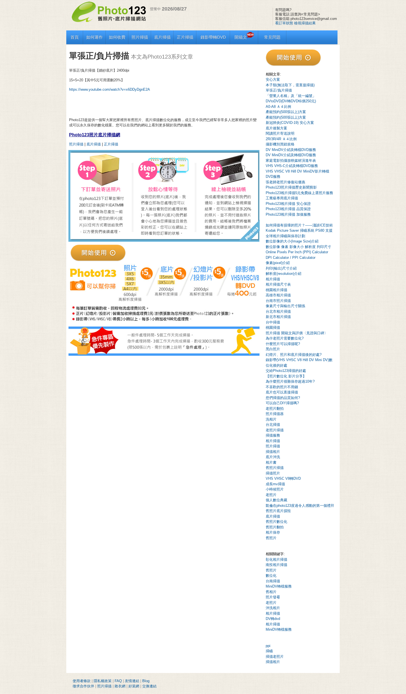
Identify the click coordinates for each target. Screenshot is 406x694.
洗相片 (271, 419)
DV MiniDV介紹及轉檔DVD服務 (291, 150)
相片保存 (273, 532)
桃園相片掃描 (276, 290)
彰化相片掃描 (276, 559)
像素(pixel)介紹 (278, 263)
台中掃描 (273, 322)
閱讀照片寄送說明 (280, 133)
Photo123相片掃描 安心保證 (288, 204)
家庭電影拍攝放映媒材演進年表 (291, 160)
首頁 (74, 37)
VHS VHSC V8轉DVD (283, 478)
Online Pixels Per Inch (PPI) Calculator (297, 252)
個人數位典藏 (276, 500)
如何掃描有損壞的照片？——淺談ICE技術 (299, 225)
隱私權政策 (103, 681)
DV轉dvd (273, 619)
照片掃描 (139, 37)
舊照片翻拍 (275, 527)
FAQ (118, 681)
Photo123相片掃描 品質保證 (288, 209)
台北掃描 (273, 424)
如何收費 (117, 37)
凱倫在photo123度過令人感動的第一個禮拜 (300, 505)
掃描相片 (273, 452)
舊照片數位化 (276, 522)
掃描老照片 (275, 656)
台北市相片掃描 (278, 311)
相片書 (271, 462)
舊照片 (271, 538)
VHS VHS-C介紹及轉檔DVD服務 (292, 166)
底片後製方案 (276, 128)
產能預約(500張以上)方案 (286, 112)
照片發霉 (273, 597)
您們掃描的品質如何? (283, 398)
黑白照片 (273, 349)
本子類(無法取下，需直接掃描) (290, 85)
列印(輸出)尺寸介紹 (281, 268)
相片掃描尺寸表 (278, 284)
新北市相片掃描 (278, 317)
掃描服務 (273, 435)
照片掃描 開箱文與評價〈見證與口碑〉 (297, 333)
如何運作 (94, 37)
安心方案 (273, 79)
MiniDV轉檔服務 (279, 586)
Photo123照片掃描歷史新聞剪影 (291, 187)
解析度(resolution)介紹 (283, 274)
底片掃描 (162, 37)
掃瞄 (269, 651)
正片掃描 (185, 37)
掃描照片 (273, 473)
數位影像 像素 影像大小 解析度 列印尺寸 (298, 247)
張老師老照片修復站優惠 (285, 182)
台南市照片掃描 (278, 301)
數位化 (271, 575)
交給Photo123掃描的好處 (286, 371)
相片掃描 (273, 279)
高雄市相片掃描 (278, 295)
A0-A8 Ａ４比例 (278, 107)
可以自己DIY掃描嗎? (282, 403)
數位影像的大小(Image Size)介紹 (292, 241)
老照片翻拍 (275, 408)
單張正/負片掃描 (279, 90)
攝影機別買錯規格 (280, 144)
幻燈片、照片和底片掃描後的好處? (293, 355)
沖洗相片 (273, 608)
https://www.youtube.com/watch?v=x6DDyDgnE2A (109, 89)
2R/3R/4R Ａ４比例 (281, 139)
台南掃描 (273, 581)
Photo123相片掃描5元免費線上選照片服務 (299, 193)
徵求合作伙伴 (83, 686)
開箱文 (240, 37)
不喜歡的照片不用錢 (282, 387)
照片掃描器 (275, 414)
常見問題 (272, 37)
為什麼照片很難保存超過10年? (290, 381)
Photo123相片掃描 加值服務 (288, 214)
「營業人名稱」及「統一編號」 (291, 96)
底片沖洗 (273, 457)
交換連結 (149, 686)
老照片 (271, 495)
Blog (145, 681)
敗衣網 (120, 686)
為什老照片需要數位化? (285, 338)
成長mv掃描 (275, 484)
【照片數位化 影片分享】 (286, 376)
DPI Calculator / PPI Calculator (290, 257)
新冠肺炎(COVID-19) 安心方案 (290, 123)
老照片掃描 (275, 430)
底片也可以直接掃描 (282, 392)
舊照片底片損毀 (278, 511)
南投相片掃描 (276, 565)
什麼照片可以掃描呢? (283, 344)
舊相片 (271, 592)
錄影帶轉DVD (213, 37)
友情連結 (132, 681)
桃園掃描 (273, 327)
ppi (268, 646)
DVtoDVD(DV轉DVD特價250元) (291, 101)
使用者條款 (82, 681)
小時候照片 (275, 489)
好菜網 (133, 686)
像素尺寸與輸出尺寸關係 (285, 306)
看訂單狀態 (284, 23)
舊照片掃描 (275, 468)
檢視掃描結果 (305, 23)
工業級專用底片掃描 (282, 198)
